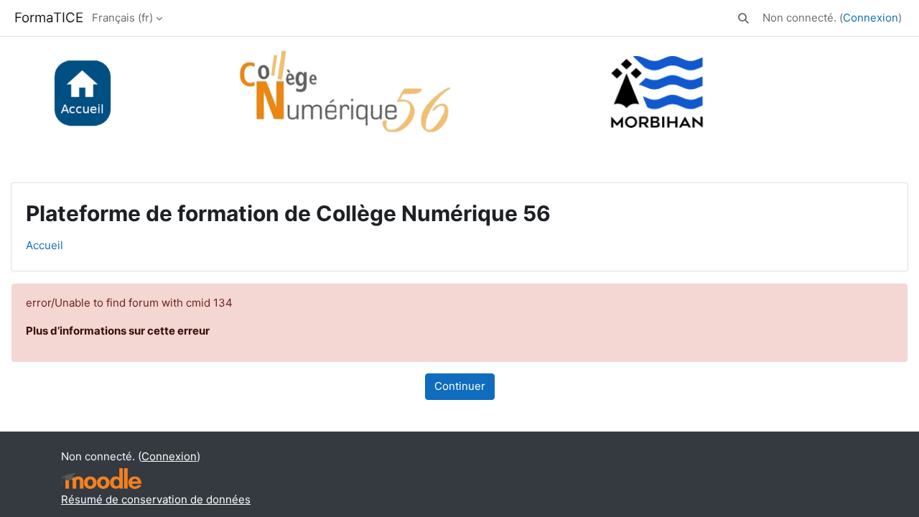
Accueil (44, 245)
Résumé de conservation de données (156, 499)
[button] (743, 18)
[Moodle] (101, 478)
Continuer (459, 386)
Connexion (870, 17)
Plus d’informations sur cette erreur (118, 330)
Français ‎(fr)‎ (122, 17)
